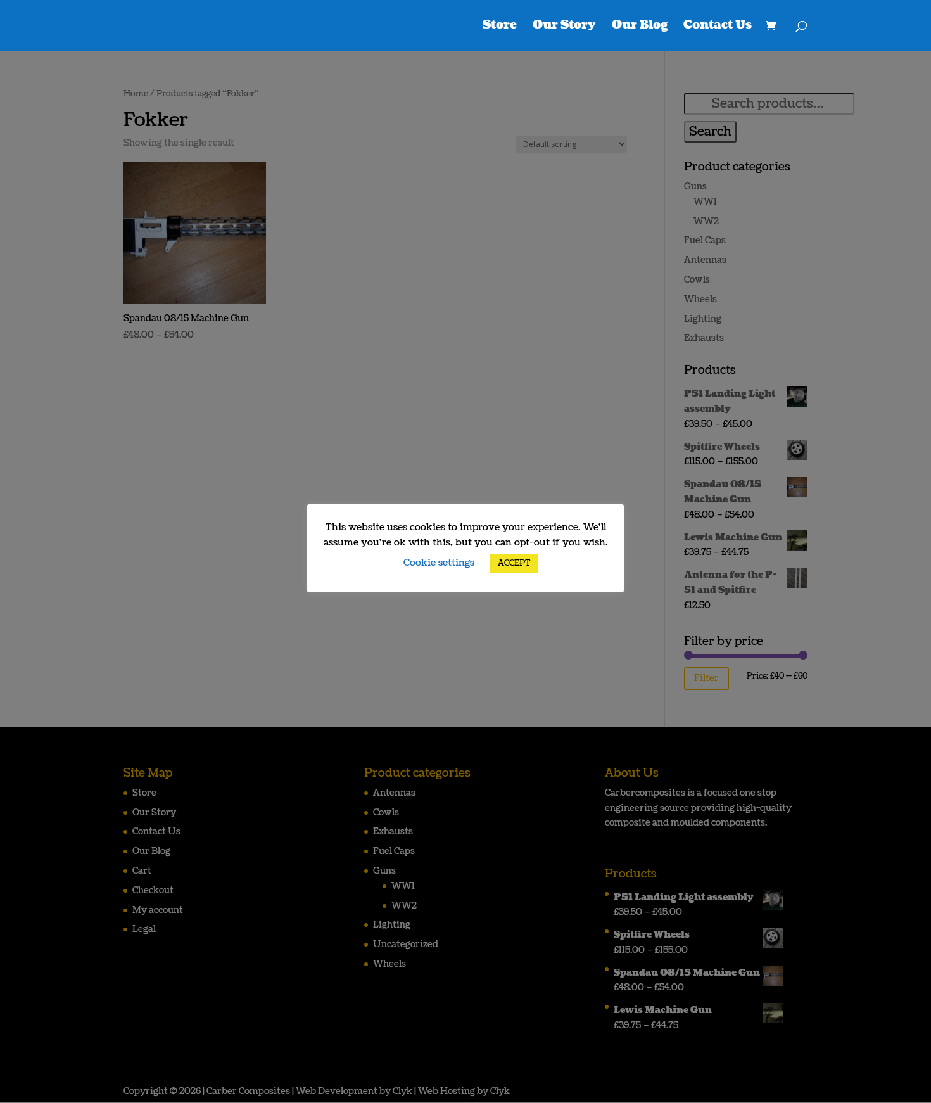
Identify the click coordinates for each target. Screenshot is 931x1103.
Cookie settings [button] (438, 563)
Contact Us (717, 27)
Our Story (564, 27)
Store (500, 27)
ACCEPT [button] (514, 563)
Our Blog (640, 27)
